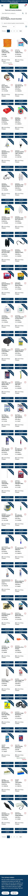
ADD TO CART (7, 67)
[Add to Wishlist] (12, 50)
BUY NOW (7, 70)
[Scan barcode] (26, 13)
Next (21, 31)
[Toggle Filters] (26, 26)
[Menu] (2, 6)
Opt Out (14, 893)
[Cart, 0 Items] (25, 5)
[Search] (23, 13)
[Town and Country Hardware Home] (14, 6)
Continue (5, 893)
